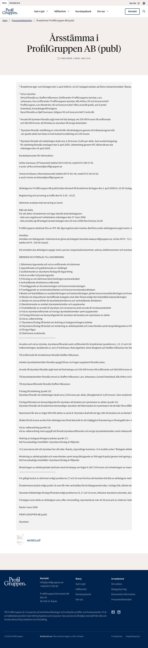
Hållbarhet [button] (60, 11)
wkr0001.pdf (33, 540)
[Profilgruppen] (10, 11)
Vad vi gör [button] (39, 11)
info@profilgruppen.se (51, 582)
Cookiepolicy (116, 636)
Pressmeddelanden (22, 20)
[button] (144, 11)
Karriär (133, 3)
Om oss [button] (101, 11)
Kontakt (132, 11)
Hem (4, 20)
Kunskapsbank (83, 11)
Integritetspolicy (133, 636)
